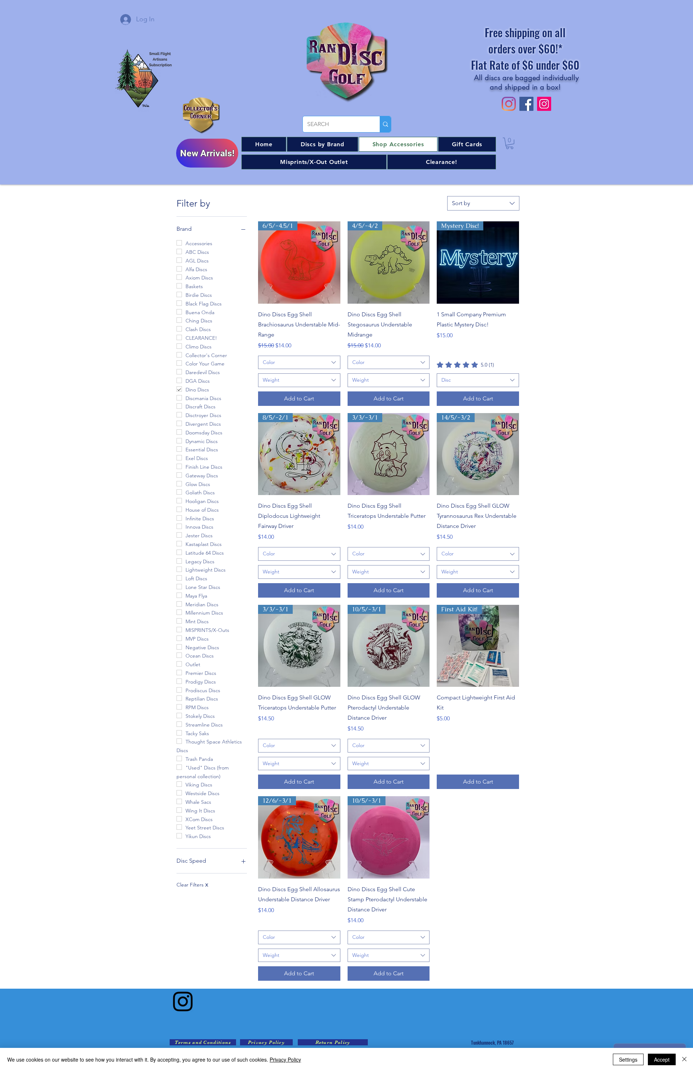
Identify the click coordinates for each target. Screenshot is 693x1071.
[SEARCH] (385, 124)
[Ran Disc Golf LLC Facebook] (526, 104)
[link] (465, 364)
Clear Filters (192, 884)
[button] (322, 144)
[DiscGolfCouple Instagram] (544, 104)
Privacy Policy (285, 1059)
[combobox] (483, 203)
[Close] (684, 1059)
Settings (628, 1059)
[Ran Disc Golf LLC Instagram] (509, 104)
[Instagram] (183, 1001)
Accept (662, 1059)
